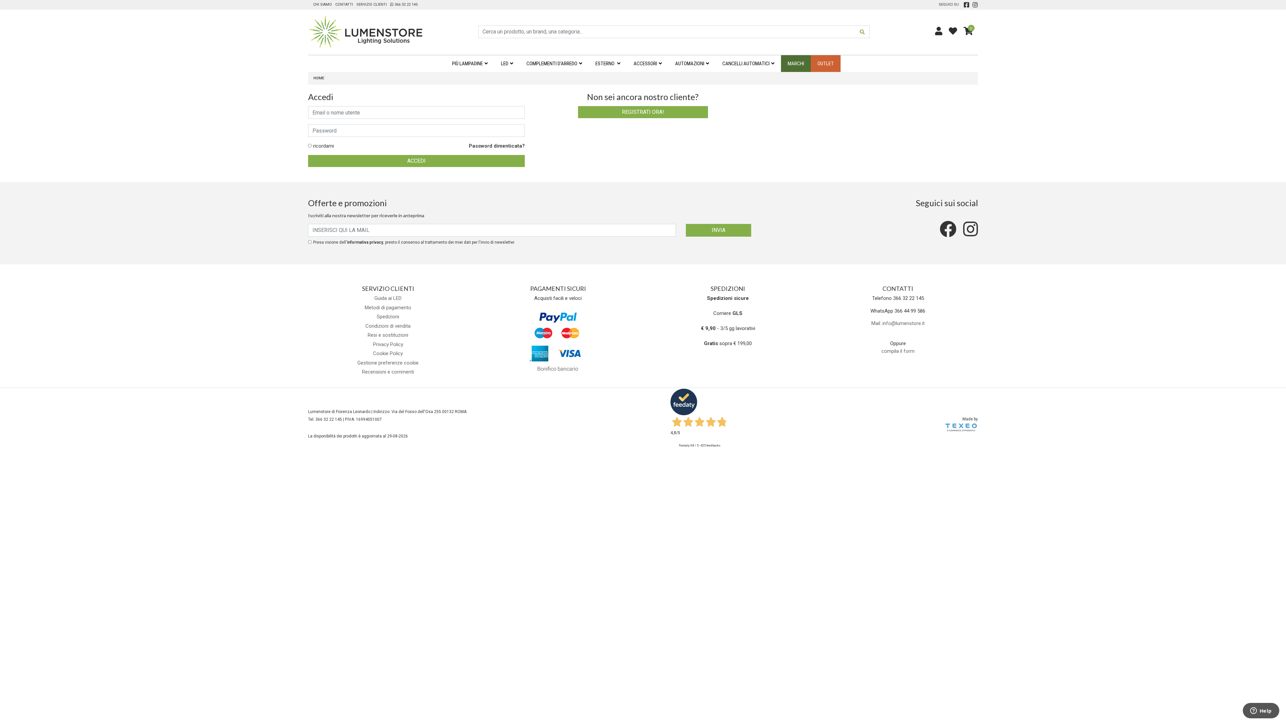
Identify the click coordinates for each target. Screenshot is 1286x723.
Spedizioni (388, 317)
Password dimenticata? (497, 146)
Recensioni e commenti (388, 372)
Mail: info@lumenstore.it (898, 323)
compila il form (898, 351)
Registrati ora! (643, 112)
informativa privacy (365, 242)
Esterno (605, 64)
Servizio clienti (371, 4)
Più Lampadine (467, 64)
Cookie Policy (388, 353)
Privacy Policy (388, 344)
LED (504, 64)
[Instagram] (975, 5)
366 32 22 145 (406, 4)
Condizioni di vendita (388, 326)
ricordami (323, 146)
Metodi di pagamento (388, 308)
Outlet (825, 64)
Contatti (344, 4)
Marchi (796, 64)
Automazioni (689, 64)
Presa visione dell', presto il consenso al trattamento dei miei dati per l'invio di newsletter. (414, 242)
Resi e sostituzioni (388, 335)
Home (318, 78)
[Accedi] (938, 31)
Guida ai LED (388, 298)
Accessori (645, 64)
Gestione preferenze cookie (388, 363)
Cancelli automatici (746, 64)
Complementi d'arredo (551, 64)
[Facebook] (966, 5)
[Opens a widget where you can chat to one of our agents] (1260, 711)
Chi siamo (322, 4)
